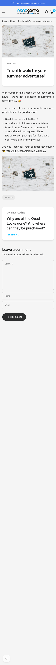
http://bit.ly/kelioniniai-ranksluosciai (26, 150)
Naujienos (8, 197)
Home (4, 21)
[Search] (46, 12)
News (12, 21)
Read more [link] (12, 235)
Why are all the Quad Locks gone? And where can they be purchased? (26, 223)
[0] (51, 12)
